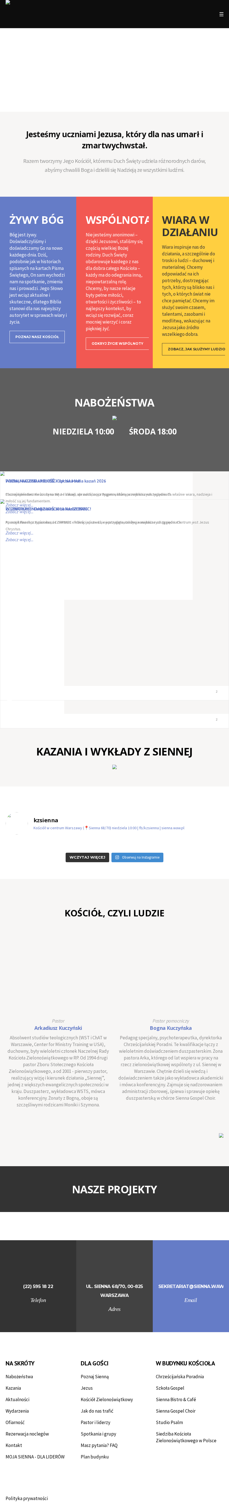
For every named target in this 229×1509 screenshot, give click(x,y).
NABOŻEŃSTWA (114, 402)
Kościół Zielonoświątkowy (107, 1399)
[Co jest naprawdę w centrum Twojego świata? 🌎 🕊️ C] (197, 844)
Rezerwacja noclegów (27, 1434)
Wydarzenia (17, 1411)
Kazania (13, 1388)
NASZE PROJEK (108, 1189)
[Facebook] (189, 14)
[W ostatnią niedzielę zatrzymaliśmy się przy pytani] (142, 844)
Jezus (87, 1388)
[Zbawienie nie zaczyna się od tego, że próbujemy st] (87, 844)
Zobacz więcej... (19, 505)
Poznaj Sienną (95, 1376)
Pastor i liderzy (95, 1422)
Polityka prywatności (27, 1498)
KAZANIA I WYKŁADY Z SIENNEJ (114, 751)
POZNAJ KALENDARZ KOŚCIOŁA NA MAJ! (43, 481)
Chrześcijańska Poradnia (180, 1376)
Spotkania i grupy (98, 1434)
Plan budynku (95, 1457)
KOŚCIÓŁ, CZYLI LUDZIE (114, 913)
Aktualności (17, 1399)
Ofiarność (15, 1422)
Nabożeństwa (19, 1376)
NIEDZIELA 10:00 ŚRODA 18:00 (114, 431)
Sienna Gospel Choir (175, 1411)
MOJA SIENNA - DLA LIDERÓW (35, 1457)
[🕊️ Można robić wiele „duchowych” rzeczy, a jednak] (32, 844)
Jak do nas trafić (97, 1411)
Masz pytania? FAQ (99, 1445)
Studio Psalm (169, 1422)
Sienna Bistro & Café (176, 1399)
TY (151, 1189)
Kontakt (14, 1445)
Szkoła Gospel (170, 1388)
